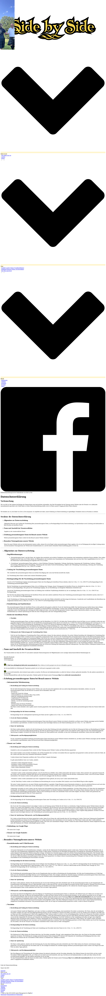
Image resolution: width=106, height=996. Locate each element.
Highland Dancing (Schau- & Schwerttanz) (12, 981)
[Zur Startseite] (53, 46)
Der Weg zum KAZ (6, 982)
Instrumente (4, 985)
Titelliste (3, 987)
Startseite (3, 970)
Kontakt (3, 990)
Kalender (3, 988)
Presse (2, 976)
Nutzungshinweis (11, 994)
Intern (2, 991)
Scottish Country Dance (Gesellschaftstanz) (12, 979)
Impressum (3, 994)
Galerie (2, 975)
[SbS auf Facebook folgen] (53, 491)
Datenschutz (19, 994)
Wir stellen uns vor (5, 973)
